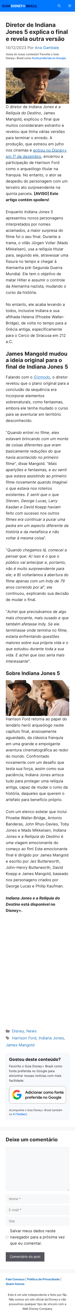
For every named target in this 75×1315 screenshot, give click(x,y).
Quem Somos (15, 1284)
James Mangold (20, 1045)
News (31, 1031)
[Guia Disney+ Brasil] (24, 6)
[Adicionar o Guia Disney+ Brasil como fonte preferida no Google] (37, 1095)
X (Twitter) (20, 1114)
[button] (59, 6)
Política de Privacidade (43, 1279)
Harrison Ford (24, 1038)
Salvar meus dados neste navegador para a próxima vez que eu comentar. (37, 1237)
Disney (18, 1031)
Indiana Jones (51, 1038)
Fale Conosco (15, 1279)
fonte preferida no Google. (49, 58)
